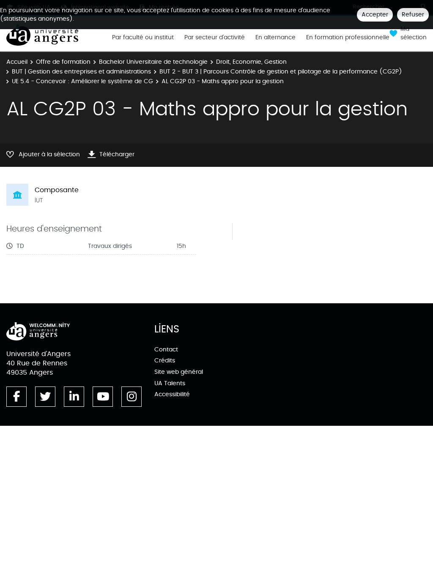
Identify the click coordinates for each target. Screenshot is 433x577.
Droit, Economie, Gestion (251, 61)
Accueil (16, 61)
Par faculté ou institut (143, 37)
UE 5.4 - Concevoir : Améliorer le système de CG (82, 81)
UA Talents (169, 383)
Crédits (164, 360)
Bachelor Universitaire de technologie (153, 61)
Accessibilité (172, 394)
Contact (166, 349)
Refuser (413, 14)
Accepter (375, 14)
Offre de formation (63, 61)
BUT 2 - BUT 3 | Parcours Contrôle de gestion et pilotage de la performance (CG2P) (280, 71)
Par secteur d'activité (214, 37)
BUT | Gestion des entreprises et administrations (81, 71)
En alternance (275, 37)
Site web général (178, 371)
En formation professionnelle (347, 37)
